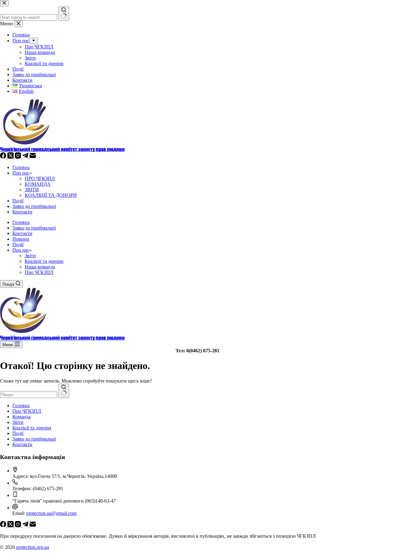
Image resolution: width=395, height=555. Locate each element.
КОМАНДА (38, 184)
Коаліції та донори (44, 261)
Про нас (20, 173)
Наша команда (40, 266)
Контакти (22, 211)
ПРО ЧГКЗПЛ (40, 178)
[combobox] (28, 394)
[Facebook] (3, 156)
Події (17, 200)
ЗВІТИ (32, 189)
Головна (21, 167)
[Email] (33, 156)
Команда (21, 416)
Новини (20, 239)
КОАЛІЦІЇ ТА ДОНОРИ (51, 195)
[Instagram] (18, 156)
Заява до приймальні (34, 206)
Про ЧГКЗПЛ (39, 272)
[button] (30, 250)
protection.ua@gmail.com (51, 513)
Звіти (30, 255)
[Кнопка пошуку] (63, 391)
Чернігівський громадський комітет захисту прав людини (62, 149)
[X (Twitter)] (11, 156)
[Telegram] (26, 156)
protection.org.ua (32, 547)
